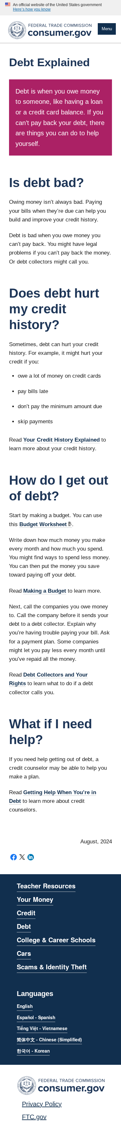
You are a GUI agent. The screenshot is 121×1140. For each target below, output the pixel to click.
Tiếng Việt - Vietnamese (42, 1028)
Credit (26, 912)
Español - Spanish (36, 1017)
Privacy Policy (42, 1104)
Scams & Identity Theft (52, 966)
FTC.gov (34, 1116)
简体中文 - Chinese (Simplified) (49, 1039)
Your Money (35, 899)
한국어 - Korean (33, 1050)
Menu (107, 28)
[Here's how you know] (53, 7)
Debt (24, 926)
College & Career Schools (56, 939)
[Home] (50, 40)
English (25, 1006)
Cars (24, 953)
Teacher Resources (46, 885)
